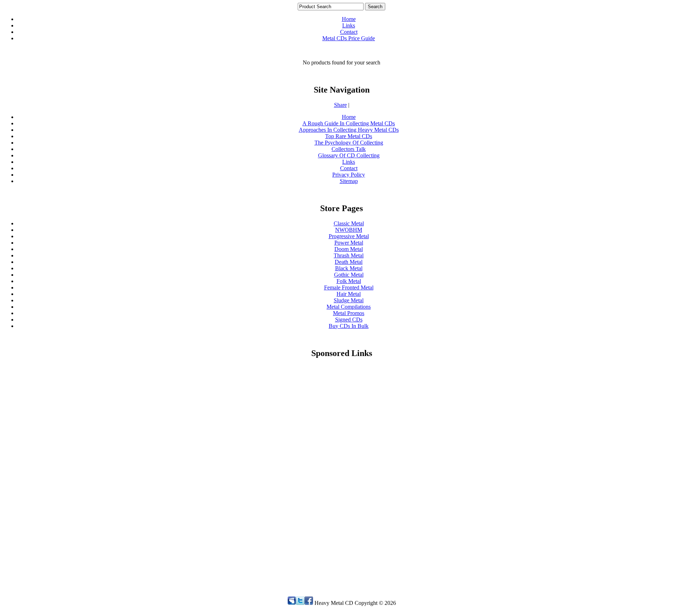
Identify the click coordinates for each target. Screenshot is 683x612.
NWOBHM (348, 230)
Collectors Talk (349, 149)
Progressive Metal (349, 236)
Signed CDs (348, 320)
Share (340, 105)
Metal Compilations (349, 307)
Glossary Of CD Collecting (349, 155)
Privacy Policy (348, 175)
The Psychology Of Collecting (348, 143)
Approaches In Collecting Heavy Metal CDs (349, 130)
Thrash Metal (349, 255)
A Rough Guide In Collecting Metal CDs (348, 123)
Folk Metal (349, 281)
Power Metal (348, 243)
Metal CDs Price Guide (348, 38)
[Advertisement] (348, 472)
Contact (349, 32)
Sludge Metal (349, 300)
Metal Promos (348, 313)
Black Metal (348, 268)
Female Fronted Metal (349, 287)
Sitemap (349, 181)
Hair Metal (349, 294)
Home (349, 19)
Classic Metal (349, 223)
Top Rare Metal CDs (348, 136)
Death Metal (348, 262)
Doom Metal (348, 249)
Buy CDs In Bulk (349, 326)
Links (348, 25)
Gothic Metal (349, 275)
